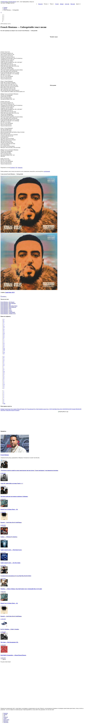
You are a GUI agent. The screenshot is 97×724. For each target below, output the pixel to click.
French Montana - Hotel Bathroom (8, 307)
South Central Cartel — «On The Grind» (10, 562)
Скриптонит (8, 409)
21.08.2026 (3, 512)
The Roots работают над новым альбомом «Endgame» (14, 496)
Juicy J (47, 409)
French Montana (5, 454)
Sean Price (3, 410)
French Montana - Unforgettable (8, 312)
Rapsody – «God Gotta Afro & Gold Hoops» (11, 522)
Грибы (22, 409)
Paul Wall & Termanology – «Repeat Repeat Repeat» (13, 655)
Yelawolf (19, 409)
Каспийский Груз (31, 409)
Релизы (4, 593)
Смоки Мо (8, 410)
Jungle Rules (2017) (10, 292)
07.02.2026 (3, 565)
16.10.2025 (3, 578)
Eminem (2, 409)
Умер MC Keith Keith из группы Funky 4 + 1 (12, 483)
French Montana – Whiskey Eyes (8, 313)
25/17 (26, 409)
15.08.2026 (3, 658)
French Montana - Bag (6, 304)
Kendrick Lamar (42, 409)
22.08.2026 (3, 499)
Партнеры (5, 722)
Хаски (12, 410)
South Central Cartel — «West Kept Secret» (11, 549)
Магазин (73, 4)
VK (16, 167)
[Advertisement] (11, 41)
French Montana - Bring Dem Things (9, 305)
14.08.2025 (3, 591)
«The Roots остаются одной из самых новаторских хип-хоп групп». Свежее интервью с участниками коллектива (29, 470)
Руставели (16, 410)
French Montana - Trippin (6, 311)
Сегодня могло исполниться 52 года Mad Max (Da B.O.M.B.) (16, 575)
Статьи (4, 526)
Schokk (73, 409)
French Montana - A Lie (6, 309)
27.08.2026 (3, 473)
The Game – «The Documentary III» (9, 642)
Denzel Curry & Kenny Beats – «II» (9, 509)
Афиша (61, 4)
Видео (56, 4)
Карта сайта (6, 719)
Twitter (5, 718)
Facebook (12, 167)
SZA (61, 409)
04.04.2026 (3, 552)
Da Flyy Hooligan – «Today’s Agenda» (10, 629)
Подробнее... (4, 296)
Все (4, 403)
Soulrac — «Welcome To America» (9, 536)
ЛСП (51, 409)
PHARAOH (78, 409)
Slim (37, 409)
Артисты (67, 4)
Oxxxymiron (14, 409)
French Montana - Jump (6, 308)
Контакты (5, 721)
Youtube (5, 714)
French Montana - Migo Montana (8, 303)
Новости (40, 4)
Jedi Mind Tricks (56, 409)
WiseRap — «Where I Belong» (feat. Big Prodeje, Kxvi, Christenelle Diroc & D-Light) (21, 588)
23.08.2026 (3, 486)
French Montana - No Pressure (7, 302)
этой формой (47, 171)
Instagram (20, 167)
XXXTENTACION (67, 409)
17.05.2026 (3, 539)
